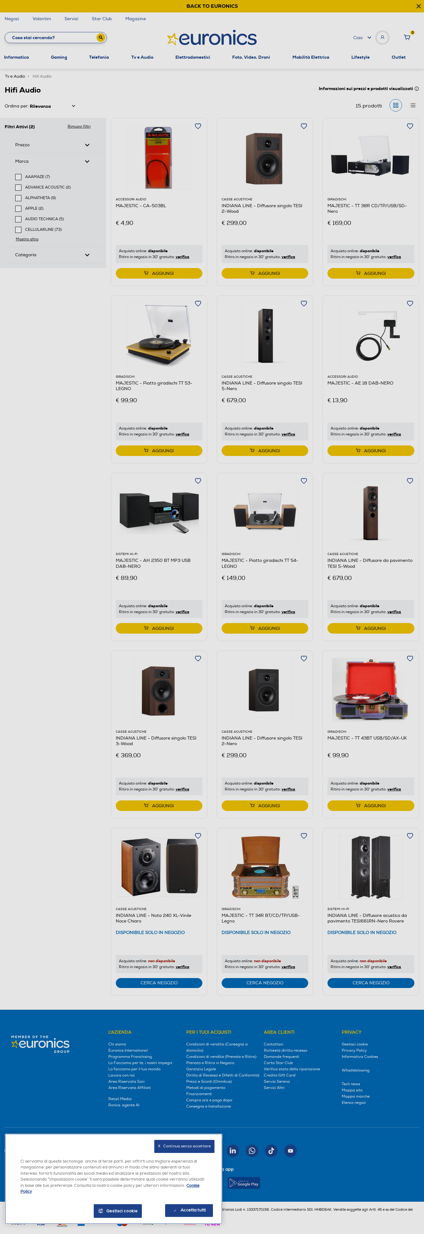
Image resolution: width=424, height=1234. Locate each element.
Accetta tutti (193, 1210)
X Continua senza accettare (184, 1146)
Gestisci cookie (122, 1211)
